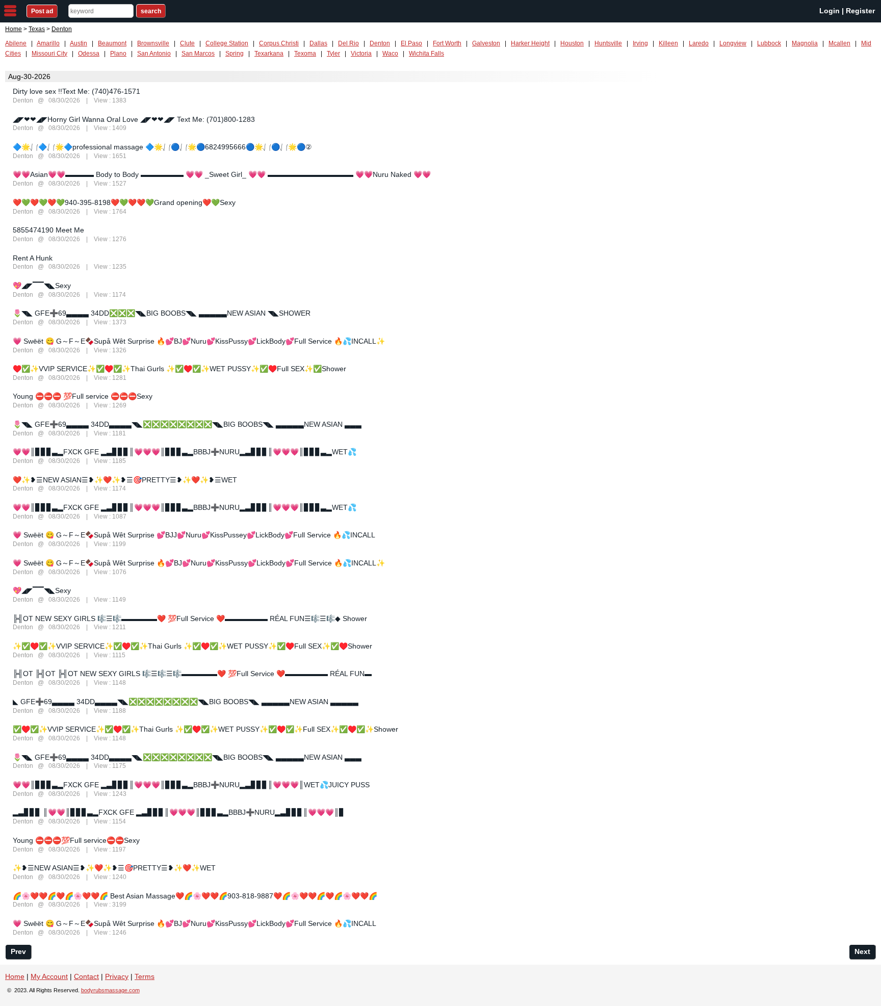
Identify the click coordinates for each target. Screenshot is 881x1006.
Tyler (333, 53)
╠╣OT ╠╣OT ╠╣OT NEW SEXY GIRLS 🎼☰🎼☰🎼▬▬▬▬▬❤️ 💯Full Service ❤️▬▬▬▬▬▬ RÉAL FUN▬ (192, 673)
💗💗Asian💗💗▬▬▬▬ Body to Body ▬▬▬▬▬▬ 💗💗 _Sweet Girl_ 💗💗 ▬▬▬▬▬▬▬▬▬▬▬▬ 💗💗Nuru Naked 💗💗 (222, 174)
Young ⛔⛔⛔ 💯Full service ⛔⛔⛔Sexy (82, 396)
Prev (18, 951)
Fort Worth (447, 43)
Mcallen (839, 43)
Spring (234, 53)
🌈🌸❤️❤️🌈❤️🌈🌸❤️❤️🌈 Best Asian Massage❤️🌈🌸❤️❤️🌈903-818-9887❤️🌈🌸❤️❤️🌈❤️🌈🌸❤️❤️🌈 (195, 896)
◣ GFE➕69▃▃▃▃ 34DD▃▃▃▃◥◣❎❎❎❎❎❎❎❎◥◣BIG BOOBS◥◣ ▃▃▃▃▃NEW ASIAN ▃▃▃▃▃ (185, 702)
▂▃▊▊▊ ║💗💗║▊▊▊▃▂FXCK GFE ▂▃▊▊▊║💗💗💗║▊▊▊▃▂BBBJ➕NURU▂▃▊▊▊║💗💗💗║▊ (179, 812)
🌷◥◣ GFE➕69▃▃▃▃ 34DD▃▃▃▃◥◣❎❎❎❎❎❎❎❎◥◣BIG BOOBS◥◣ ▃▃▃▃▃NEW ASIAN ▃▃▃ (187, 424)
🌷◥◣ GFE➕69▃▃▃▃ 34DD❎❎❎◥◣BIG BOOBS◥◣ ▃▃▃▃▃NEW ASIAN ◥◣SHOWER (161, 313)
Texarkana (268, 53)
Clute (187, 43)
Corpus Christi (279, 43)
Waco (390, 53)
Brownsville (153, 43)
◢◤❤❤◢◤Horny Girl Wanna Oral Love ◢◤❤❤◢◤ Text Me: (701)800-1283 (134, 119)
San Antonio (154, 53)
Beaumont (112, 43)
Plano (118, 53)
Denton (380, 43)
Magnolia (805, 43)
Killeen (668, 43)
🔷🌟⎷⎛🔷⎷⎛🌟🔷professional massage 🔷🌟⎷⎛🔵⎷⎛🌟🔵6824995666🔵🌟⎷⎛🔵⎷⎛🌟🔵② (162, 147)
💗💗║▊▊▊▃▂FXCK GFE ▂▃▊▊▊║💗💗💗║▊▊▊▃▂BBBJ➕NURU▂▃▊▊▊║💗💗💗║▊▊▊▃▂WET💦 (184, 452)
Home (13, 29)
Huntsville (608, 43)
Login (829, 11)
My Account (49, 976)
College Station (226, 43)
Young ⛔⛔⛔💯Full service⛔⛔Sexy (76, 840)
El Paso (411, 43)
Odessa (88, 53)
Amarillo (48, 43)
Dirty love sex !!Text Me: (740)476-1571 (76, 91)
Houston (572, 43)
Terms (144, 976)
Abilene (16, 43)
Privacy (116, 976)
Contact (86, 976)
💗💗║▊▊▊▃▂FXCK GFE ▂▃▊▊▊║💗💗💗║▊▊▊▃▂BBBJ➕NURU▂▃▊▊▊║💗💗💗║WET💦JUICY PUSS (191, 785)
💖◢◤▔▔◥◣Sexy (42, 285)
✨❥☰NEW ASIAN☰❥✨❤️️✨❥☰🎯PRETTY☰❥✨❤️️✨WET (114, 868)
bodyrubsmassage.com (110, 990)
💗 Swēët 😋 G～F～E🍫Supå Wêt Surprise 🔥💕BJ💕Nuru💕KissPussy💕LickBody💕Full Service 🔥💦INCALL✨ (199, 341)
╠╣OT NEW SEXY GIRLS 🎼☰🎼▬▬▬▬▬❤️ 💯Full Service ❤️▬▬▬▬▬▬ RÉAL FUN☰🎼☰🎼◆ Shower (190, 618)
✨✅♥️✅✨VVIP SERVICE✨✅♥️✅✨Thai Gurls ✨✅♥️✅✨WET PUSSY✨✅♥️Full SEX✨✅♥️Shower (192, 646)
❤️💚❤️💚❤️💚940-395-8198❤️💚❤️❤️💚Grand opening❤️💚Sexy (124, 202)
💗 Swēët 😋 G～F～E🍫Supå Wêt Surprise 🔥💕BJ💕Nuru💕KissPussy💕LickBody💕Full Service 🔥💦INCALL (194, 923)
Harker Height (530, 43)
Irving (640, 43)
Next (862, 951)
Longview (732, 43)
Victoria (361, 53)
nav (10, 11)
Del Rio (348, 43)
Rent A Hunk (33, 258)
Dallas (318, 43)
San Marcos (198, 53)
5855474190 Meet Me (48, 230)
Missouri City (49, 53)
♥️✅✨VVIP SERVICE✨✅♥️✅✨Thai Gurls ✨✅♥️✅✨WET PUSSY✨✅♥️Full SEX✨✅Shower (179, 369)
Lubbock (769, 43)
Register (860, 11)
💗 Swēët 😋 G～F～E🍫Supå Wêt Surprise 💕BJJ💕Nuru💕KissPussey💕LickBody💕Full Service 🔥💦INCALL (194, 535)
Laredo (699, 43)
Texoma (305, 53)
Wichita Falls (426, 53)
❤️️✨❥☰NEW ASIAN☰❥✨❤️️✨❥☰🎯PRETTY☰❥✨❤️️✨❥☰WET (125, 480)
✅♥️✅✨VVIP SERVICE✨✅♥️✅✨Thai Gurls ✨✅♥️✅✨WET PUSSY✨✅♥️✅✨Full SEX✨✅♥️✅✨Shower (205, 729)
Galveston (486, 43)
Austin (78, 43)
